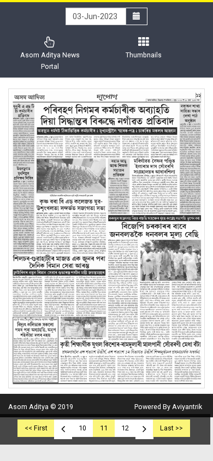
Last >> (171, 428)
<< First (36, 428)
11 (104, 428)
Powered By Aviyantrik (168, 407)
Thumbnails (144, 55)
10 (82, 428)
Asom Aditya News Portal (50, 60)
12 (125, 428)
